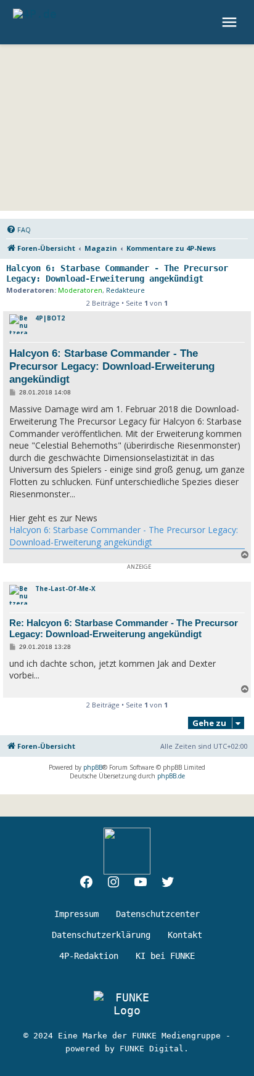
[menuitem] (18, 229)
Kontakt (185, 935)
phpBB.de (171, 776)
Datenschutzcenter (158, 914)
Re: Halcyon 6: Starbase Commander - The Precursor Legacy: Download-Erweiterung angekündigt (123, 628)
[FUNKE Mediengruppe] (127, 1004)
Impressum (76, 914)
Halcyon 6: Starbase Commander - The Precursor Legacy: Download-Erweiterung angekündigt (117, 273)
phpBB (92, 767)
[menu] (231, 22)
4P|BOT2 (50, 318)
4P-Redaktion (88, 956)
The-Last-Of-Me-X (65, 588)
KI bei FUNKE (165, 956)
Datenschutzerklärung (101, 935)
